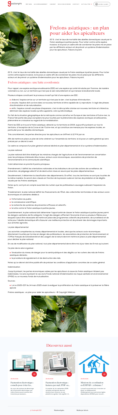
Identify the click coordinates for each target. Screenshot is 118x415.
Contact (76, 4)
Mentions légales (59, 410)
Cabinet (53, 4)
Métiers (29, 4)
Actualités (85, 4)
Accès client (103, 4)
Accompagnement (41, 4)
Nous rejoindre (64, 4)
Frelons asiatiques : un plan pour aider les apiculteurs (31, 292)
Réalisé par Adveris (82, 410)
